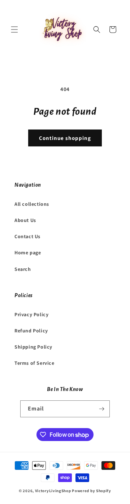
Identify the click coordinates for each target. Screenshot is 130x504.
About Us (25, 220)
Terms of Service (34, 363)
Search (22, 269)
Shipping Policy (33, 347)
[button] (14, 29)
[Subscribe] (101, 408)
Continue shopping (65, 138)
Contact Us (27, 236)
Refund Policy (31, 330)
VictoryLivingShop (53, 490)
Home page (27, 252)
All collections (31, 204)
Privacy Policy (31, 314)
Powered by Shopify (91, 490)
